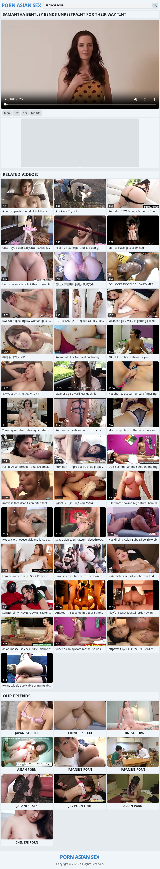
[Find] (155, 5)
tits (25, 113)
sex (16, 113)
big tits (35, 113)
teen (7, 113)
